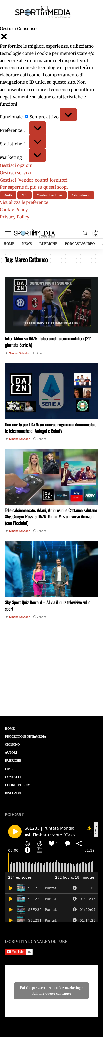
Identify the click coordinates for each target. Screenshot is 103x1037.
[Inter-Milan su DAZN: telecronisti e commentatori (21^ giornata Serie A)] (51, 305)
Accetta (8, 195)
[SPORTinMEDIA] (35, 233)
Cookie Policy (14, 209)
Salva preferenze (81, 195)
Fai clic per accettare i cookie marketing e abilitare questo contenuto (51, 990)
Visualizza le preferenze (49, 195)
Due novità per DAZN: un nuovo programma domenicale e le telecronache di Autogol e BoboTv (50, 427)
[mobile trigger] (9, 233)
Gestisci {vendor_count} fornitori (34, 180)
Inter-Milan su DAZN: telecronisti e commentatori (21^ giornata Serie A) (48, 341)
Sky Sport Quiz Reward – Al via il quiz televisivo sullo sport (47, 605)
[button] (51, 37)
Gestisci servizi (15, 173)
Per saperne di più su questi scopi (34, 187)
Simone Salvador (19, 353)
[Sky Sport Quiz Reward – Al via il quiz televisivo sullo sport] (51, 569)
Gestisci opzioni (16, 165)
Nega (24, 195)
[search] (85, 233)
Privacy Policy (15, 217)
